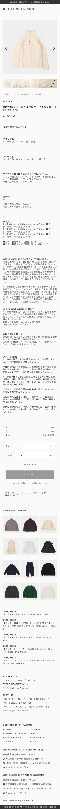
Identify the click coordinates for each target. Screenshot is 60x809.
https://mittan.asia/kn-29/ (17, 181)
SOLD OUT (30, 474)
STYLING (32, 680)
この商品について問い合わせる (31, 483)
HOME (6, 94)
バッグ (43, 492)
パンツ (33, 492)
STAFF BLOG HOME (13, 680)
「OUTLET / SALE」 (13, 706)
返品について (11, 495)
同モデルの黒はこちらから (18, 206)
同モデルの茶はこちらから (18, 204)
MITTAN (7, 101)
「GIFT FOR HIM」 (12, 698)
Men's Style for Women (15, 687)
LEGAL (33, 733)
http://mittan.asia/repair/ (17, 324)
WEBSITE (10, 767)
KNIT (38, 94)
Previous (8, 47)
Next (51, 47)
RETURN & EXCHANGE (15, 733)
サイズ (9, 455)
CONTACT (8, 741)
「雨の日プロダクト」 (39, 706)
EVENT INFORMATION (14, 684)
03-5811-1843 (44, 788)
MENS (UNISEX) (23, 94)
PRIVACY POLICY (12, 737)
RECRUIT (35, 741)
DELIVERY (35, 729)
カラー (9, 445)
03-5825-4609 (42, 762)
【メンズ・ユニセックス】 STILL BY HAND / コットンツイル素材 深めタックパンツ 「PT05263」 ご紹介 (29, 625)
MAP (32, 754)
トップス (23, 492)
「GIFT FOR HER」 (36, 698)
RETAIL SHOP (37, 737)
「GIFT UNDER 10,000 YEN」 (18, 702)
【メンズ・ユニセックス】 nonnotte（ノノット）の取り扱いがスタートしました (29, 662)
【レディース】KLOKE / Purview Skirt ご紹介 (26, 614)
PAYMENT (8, 729)
